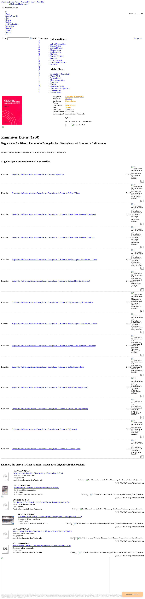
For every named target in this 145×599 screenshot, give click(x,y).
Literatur (8, 30)
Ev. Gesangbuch (56, 60)
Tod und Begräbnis (57, 56)
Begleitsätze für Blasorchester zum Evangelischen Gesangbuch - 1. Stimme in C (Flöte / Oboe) (46, 193)
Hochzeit (53, 54)
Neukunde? (25, 2)
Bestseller (53, 64)
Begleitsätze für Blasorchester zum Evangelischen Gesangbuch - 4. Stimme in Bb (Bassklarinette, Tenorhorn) (51, 281)
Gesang (8, 20)
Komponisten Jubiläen (58, 62)
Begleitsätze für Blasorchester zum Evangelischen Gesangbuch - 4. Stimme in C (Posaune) (44, 429)
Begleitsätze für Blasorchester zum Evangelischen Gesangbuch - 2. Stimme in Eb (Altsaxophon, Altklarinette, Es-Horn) (54, 323)
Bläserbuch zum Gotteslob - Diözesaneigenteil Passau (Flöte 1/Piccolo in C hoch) (42, 546)
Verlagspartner (55, 90)
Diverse (8, 32)
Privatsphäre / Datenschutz (59, 74)
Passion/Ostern (55, 46)
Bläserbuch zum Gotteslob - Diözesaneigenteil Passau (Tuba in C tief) (38, 473)
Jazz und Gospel (56, 48)
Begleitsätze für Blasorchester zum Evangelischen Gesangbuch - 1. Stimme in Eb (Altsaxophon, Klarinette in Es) (52, 302)
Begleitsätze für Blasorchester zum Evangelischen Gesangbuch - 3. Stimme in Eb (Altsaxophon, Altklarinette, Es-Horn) (54, 260)
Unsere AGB (55, 76)
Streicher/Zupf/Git (11, 24)
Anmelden (40, 2)
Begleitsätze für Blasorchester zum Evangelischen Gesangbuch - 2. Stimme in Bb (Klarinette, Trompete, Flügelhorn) (53, 237)
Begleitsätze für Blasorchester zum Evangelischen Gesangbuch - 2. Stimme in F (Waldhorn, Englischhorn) (50, 387)
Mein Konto (15, 2)
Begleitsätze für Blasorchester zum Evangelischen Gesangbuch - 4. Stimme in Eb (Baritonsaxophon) (48, 367)
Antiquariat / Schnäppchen (59, 88)
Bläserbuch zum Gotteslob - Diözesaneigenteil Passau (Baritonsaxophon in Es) (41, 502)
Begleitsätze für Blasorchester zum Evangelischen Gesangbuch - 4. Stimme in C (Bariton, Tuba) (46, 449)
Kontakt (53, 84)
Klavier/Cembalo (11, 16)
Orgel (7, 14)
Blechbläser (9, 26)
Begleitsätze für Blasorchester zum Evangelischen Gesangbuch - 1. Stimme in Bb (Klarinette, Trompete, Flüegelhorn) (54, 214)
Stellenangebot (55, 92)
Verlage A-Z (138, 38)
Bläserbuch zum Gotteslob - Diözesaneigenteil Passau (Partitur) (36, 488)
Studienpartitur (55, 52)
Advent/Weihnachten (57, 44)
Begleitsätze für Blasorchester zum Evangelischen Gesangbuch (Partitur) (38, 174)
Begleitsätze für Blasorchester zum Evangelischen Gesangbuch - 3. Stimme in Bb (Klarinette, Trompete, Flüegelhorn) (54, 346)
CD (6, 34)
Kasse (33, 2)
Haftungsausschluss (57, 80)
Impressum (54, 82)
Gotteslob (53, 58)
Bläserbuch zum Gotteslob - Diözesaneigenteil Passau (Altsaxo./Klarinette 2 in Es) (42, 531)
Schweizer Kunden (57, 86)
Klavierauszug (55, 50)
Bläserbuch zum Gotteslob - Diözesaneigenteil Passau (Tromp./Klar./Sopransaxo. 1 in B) (50, 517)
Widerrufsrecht (55, 78)
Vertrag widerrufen (132, 594)
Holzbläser (9, 28)
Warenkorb (5, 2)
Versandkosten (86, 121)
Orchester (8, 22)
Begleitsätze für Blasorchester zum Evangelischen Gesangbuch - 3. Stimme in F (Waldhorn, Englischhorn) (50, 409)
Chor (7, 18)
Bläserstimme (70, 105)
